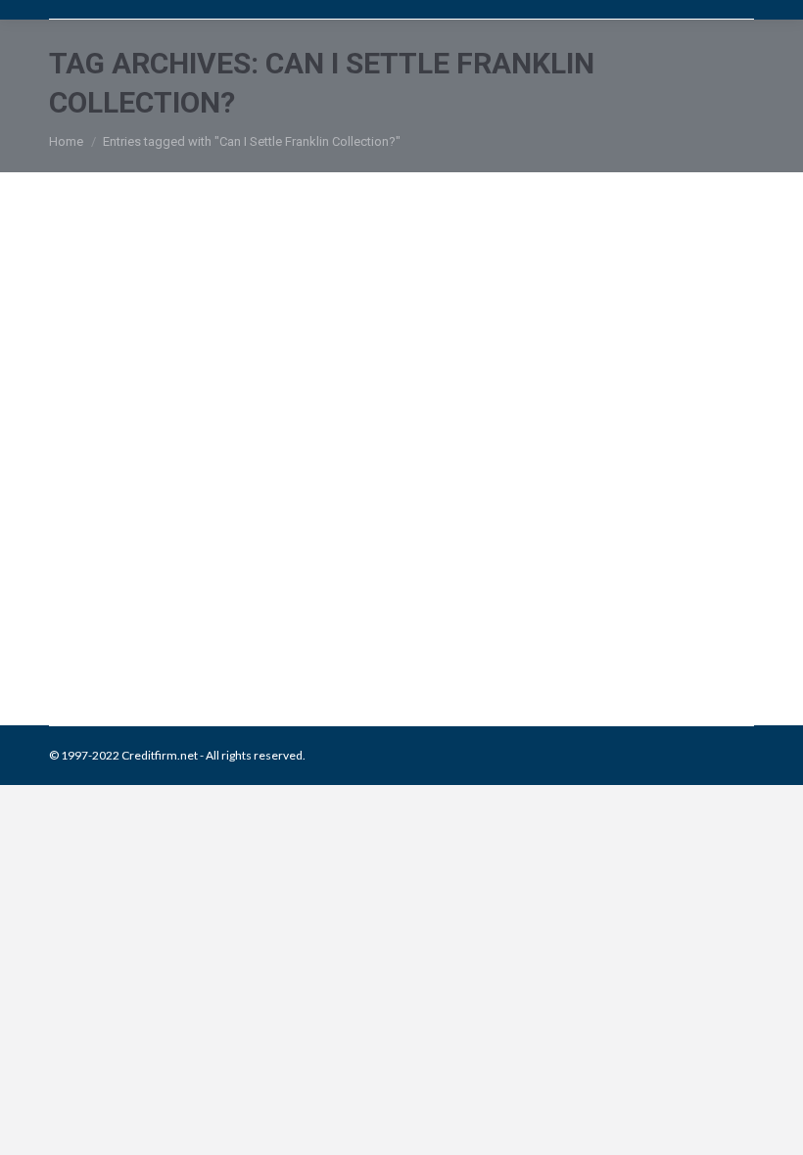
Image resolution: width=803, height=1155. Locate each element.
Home (66, 141)
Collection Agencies (125, 625)
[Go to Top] (771, 1123)
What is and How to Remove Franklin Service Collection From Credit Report (341, 564)
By (383, 625)
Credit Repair (217, 625)
